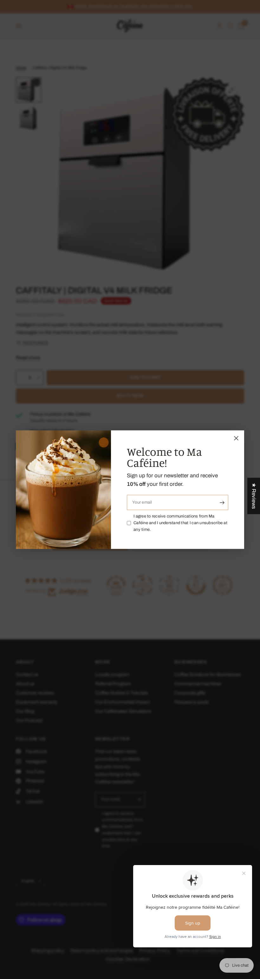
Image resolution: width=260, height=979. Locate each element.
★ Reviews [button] (254, 496)
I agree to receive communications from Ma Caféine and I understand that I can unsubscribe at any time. (180, 523)
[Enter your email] (222, 502)
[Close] (236, 438)
